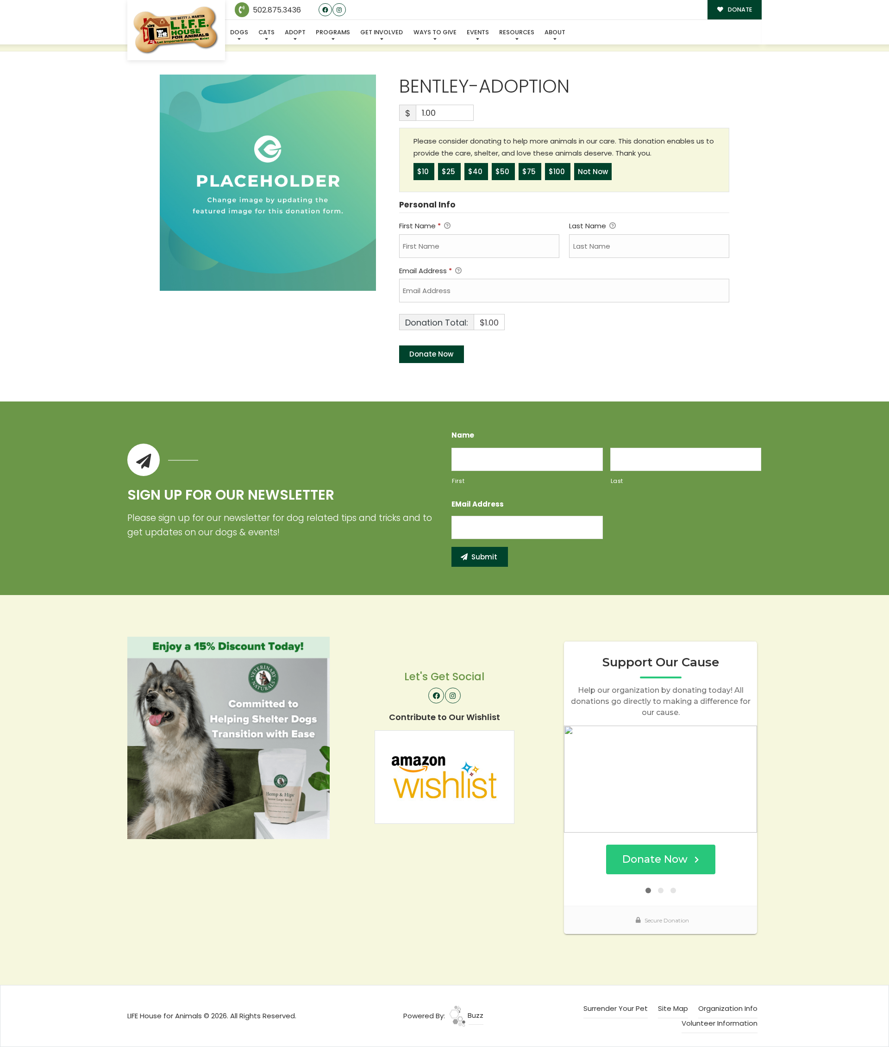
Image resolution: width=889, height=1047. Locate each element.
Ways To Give (435, 32)
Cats (266, 32)
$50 (503, 171)
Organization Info (728, 1008)
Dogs (239, 32)
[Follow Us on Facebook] (325, 10)
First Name (420, 226)
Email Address (425, 271)
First (458, 481)
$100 (558, 171)
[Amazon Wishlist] (444, 776)
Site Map (673, 1008)
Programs (333, 32)
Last (617, 481)
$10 (424, 171)
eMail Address (477, 504)
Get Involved (381, 32)
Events (478, 32)
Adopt (295, 32)
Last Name (588, 226)
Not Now (593, 171)
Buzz (474, 1015)
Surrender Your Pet (615, 1008)
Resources (516, 32)
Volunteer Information (720, 1023)
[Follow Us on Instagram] (339, 10)
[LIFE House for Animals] (176, 30)
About (555, 32)
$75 (530, 171)
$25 (449, 171)
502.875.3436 (276, 10)
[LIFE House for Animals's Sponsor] (228, 737)
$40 (476, 171)
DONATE (739, 9)
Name (462, 435)
